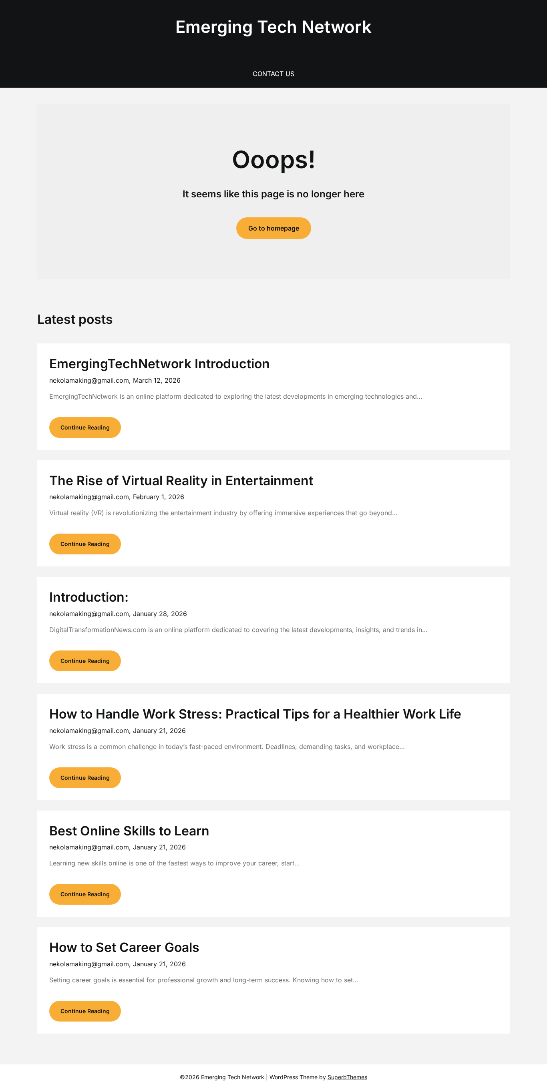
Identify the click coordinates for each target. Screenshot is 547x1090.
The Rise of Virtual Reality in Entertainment (181, 480)
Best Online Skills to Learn (129, 831)
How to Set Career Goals (124, 947)
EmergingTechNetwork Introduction (159, 363)
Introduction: (89, 597)
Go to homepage (273, 228)
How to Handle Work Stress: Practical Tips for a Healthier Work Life (255, 714)
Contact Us (273, 74)
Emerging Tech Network (273, 26)
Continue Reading (85, 427)
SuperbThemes (347, 1077)
